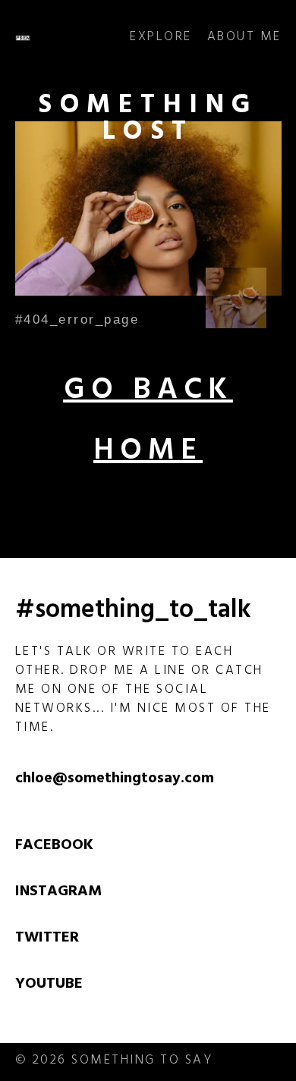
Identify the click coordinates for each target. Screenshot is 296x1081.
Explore (161, 38)
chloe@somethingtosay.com (114, 780)
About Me (244, 38)
